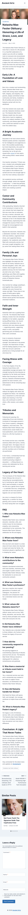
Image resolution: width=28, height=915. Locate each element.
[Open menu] (24, 3)
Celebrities (5, 21)
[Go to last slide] (4, 814)
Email (5, 882)
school (12, 153)
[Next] (23, 814)
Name (5, 874)
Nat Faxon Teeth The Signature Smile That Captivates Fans (11, 820)
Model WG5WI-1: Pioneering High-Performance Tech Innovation (21, 780)
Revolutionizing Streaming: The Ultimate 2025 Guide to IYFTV (6, 780)
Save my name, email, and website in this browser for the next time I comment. (14, 895)
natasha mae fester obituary (10, 768)
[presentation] (14, 807)
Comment (6, 852)
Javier (5, 43)
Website (5, 889)
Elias (6, 825)
